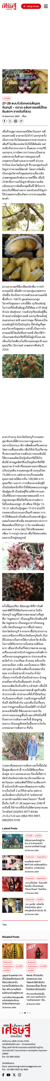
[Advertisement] (25, 40)
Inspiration (41, 856)
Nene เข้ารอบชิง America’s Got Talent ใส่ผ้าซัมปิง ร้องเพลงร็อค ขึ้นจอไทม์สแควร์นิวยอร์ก (36, 982)
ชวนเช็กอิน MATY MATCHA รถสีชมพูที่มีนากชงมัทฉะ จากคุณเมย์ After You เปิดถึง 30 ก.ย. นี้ (36, 868)
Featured (30, 856)
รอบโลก (38, 835)
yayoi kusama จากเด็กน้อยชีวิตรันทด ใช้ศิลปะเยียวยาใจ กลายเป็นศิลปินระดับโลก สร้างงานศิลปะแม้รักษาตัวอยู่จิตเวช (13, 984)
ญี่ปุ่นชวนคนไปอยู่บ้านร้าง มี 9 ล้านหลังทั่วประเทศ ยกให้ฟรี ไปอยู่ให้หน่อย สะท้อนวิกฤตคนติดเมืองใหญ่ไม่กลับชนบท (36, 846)
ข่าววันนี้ (6, 98)
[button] (20, 1013)
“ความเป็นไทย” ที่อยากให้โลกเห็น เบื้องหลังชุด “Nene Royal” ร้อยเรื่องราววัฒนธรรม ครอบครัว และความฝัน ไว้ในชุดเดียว (36, 889)
